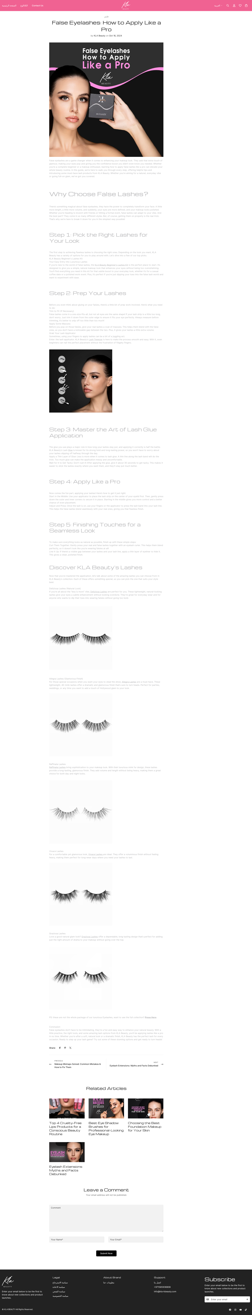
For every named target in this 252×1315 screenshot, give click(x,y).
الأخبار (106, 17)
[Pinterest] (65, 1048)
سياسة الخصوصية (60, 1296)
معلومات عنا (108, 1282)
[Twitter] (70, 1048)
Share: (52, 1048)
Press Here (150, 1017)
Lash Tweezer (96, 339)
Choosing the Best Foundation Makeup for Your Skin (144, 1126)
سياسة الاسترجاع (60, 1282)
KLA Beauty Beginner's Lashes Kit (111, 265)
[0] (246, 5)
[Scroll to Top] (247, 1301)
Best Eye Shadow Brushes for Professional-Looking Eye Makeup (106, 1128)
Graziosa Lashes (90, 936)
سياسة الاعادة (59, 1287)
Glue (70, 450)
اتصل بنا (157, 1282)
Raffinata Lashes (57, 767)
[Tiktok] (246, 1310)
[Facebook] (59, 1048)
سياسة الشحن (59, 1291)
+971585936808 (162, 1287)
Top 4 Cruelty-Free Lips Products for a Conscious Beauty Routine (65, 1128)
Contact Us (37, 5)
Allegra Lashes (129, 682)
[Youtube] (241, 1310)
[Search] (227, 5)
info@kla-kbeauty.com (165, 1291)
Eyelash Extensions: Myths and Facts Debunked (66, 1170)
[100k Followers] (235, 1310)
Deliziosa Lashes (98, 591)
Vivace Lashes (95, 854)
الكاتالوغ (24, 5)
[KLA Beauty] (126, 5)
